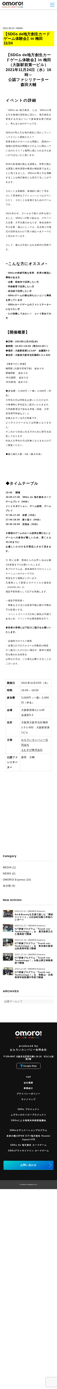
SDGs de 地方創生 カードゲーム (28, 1145)
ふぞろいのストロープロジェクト (28, 1115)
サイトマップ (28, 1099)
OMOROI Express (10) (17, 879)
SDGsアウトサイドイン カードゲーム (28, 1150)
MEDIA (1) (9, 867)
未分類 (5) (9, 885)
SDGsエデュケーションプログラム (28, 1130)
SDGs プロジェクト (29, 1109)
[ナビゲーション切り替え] (52, 4)
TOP (28, 1077)
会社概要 (28, 1083)
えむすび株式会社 (32, 750)
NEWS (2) (9, 873)
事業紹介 (28, 1088)
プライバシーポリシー (28, 1094)
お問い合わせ (28, 1165)
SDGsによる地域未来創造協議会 (28, 1120)
